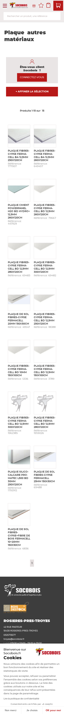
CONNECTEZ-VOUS (32, 77)
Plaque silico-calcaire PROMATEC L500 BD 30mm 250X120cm (18, 478)
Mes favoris (41, 6)
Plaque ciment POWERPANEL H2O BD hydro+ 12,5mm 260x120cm (19, 211)
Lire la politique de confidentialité (21, 699)
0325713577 (10, 635)
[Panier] (58, 6)
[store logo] (19, 5)
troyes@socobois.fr (14, 639)
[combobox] (32, 16)
